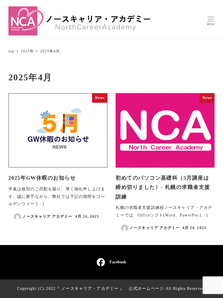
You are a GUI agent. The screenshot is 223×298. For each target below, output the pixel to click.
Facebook (117, 262)
